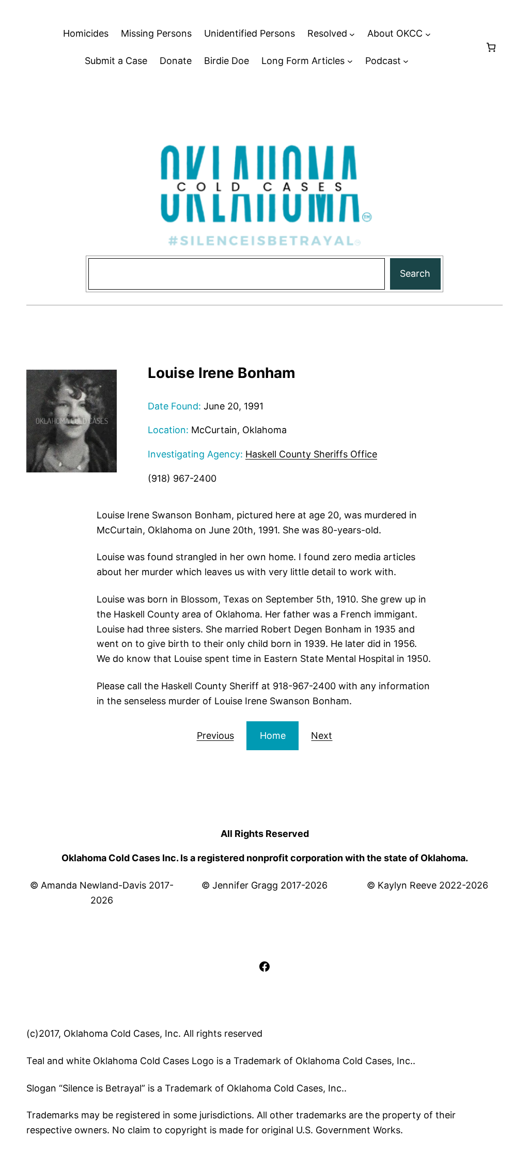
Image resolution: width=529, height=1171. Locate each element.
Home (273, 735)
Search (415, 273)
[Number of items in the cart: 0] (491, 47)
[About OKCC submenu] (428, 34)
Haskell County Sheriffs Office (311, 454)
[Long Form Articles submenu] (350, 61)
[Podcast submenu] (406, 61)
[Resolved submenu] (352, 34)
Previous (215, 735)
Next (321, 735)
